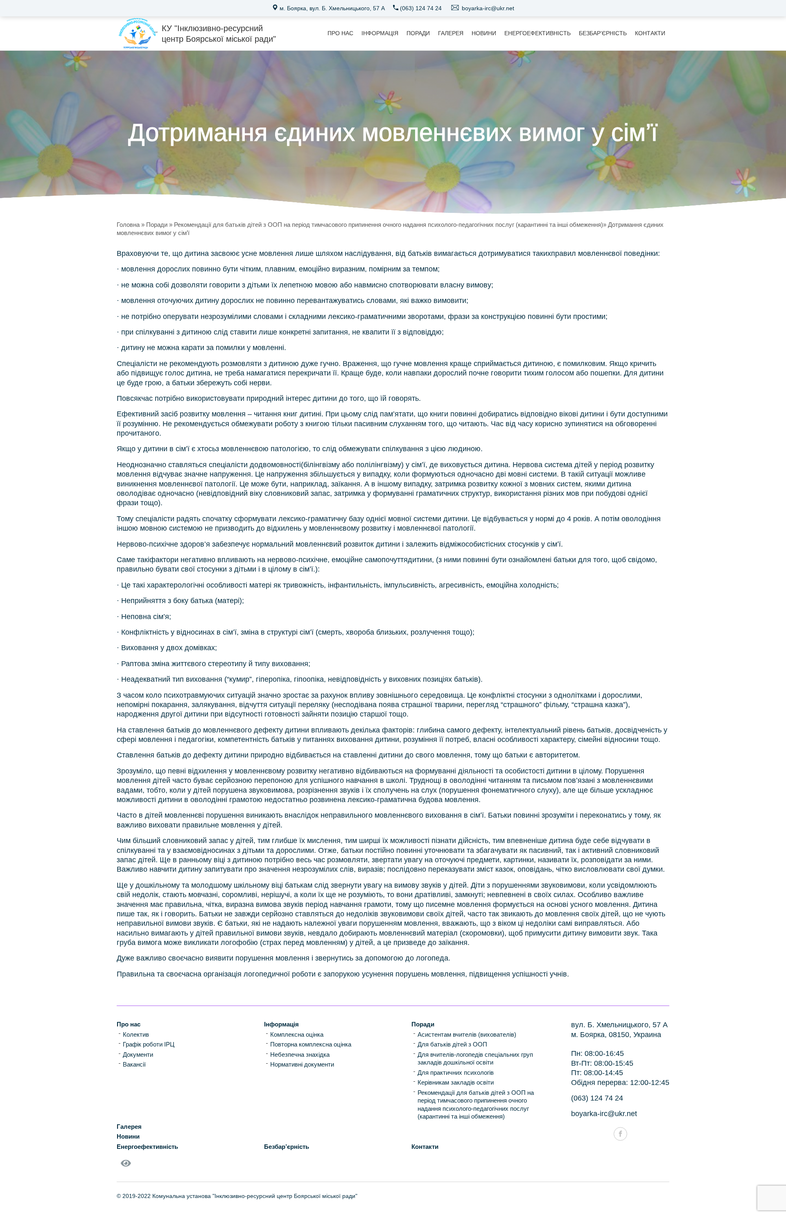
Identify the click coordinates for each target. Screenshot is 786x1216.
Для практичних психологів (456, 1072)
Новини (484, 33)
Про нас (340, 33)
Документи (138, 1054)
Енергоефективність (537, 33)
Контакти (650, 33)
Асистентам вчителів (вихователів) (467, 1034)
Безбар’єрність (603, 33)
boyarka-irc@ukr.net (487, 8)
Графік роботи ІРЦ (148, 1044)
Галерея (450, 33)
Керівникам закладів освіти (456, 1082)
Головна (128, 224)
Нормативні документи (302, 1064)
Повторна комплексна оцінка (310, 1044)
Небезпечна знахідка (300, 1054)
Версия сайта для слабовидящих (127, 1168)
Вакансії (134, 1064)
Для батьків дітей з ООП (452, 1044)
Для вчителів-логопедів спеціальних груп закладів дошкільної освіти (475, 1058)
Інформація (379, 33)
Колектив (136, 1034)
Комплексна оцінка (296, 1034)
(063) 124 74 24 (420, 8)
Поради (418, 33)
